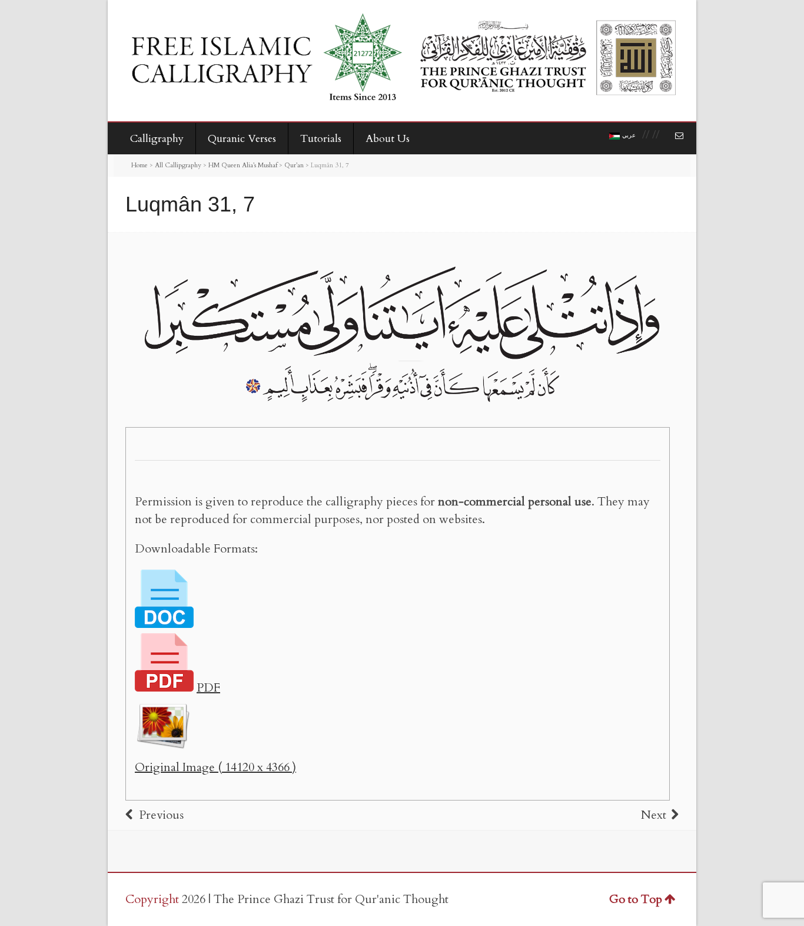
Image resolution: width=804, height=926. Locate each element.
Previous (161, 815)
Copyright (152, 899)
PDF (208, 688)
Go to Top (635, 899)
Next (653, 815)
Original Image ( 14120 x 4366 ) (215, 767)
